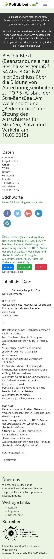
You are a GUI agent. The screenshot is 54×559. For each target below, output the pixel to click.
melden (41, 267)
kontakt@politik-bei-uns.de (25, 546)
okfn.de (13, 549)
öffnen (8, 267)
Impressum (14, 511)
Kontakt (12, 507)
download (24, 267)
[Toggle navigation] (45, 4)
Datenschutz (15, 514)
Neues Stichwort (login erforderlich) (22, 202)
